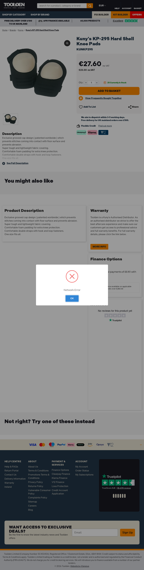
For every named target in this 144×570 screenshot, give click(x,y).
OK (72, 298)
